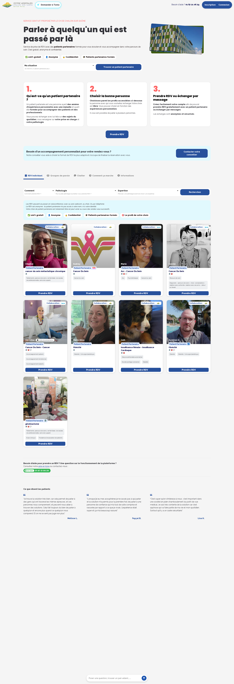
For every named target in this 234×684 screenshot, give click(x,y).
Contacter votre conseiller (192, 153)
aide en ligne (43, 466)
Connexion (224, 5)
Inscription (210, 5)
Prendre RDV (45, 293)
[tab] (33, 176)
